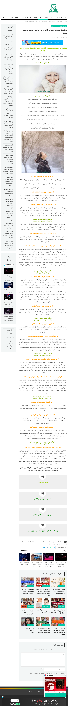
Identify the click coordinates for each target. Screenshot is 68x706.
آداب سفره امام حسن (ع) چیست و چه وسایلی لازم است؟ (8, 148)
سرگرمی (28, 17)
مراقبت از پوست (49, 542)
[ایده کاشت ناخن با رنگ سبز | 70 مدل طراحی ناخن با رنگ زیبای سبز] (42, 621)
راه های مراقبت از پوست (58, 542)
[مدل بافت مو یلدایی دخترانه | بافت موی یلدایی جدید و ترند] (58, 603)
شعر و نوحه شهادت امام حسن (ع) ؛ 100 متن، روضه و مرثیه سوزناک (8, 181)
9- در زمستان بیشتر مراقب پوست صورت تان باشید (43, 359)
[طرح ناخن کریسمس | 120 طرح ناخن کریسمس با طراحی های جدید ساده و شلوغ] (42, 582)
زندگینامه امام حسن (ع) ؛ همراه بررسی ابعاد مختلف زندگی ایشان (8, 159)
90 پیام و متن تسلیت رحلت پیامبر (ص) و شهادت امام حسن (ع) (8, 216)
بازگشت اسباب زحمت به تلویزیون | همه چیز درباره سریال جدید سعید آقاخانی (8, 101)
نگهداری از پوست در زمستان (43, 96)
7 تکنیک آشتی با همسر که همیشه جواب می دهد (10, 346)
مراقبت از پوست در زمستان (57, 48)
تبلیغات (30, 692)
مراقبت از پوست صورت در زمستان (42, 221)
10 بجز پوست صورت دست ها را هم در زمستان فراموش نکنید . (42, 377)
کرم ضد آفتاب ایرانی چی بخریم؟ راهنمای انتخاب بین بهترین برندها (8, 90)
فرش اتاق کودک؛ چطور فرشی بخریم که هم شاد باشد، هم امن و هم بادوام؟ (8, 69)
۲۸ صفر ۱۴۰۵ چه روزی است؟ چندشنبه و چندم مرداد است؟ (8, 192)
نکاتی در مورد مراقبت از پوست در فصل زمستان (32, 49)
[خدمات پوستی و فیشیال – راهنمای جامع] (42, 603)
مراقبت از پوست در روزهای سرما (39, 542)
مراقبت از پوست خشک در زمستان (42, 219)
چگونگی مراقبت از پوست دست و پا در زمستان (42, 442)
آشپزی (35, 17)
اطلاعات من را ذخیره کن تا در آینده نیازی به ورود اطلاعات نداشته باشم (47, 674)
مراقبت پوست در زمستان (43, 273)
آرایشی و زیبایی (43, 17)
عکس (51, 17)
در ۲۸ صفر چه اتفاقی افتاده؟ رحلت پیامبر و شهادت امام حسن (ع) (8, 203)
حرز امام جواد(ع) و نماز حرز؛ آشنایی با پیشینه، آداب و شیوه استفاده (8, 80)
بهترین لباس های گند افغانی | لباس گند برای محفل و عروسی (8, 124)
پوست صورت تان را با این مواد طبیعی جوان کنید (43, 531)
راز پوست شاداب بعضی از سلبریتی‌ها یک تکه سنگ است (8, 48)
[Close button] (65, 675)
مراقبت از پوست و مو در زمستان (43, 353)
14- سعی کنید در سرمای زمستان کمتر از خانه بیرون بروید (43, 447)
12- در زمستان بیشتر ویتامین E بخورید (43, 415)
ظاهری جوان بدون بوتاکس (42, 499)
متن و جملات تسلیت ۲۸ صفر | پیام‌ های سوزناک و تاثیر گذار (8, 234)
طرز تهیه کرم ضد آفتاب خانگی (42, 515)
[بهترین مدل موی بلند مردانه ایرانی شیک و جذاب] (27, 621)
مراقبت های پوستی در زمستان (42, 355)
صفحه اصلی (62, 17)
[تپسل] (3, 697)
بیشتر (12, 17)
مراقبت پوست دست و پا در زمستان (42, 397)
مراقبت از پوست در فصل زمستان (43, 271)
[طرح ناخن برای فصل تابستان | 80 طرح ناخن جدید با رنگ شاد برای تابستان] (58, 621)
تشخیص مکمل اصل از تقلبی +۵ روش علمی (8, 226)
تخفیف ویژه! (55, 695)
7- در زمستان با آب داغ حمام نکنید (43, 324)
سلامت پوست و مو (55, 26)
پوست (51, 544)
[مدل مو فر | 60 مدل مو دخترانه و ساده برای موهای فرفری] (27, 603)
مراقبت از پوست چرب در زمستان (43, 320)
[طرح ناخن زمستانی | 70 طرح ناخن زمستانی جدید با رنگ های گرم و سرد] (27, 582)
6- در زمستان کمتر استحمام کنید (42, 306)
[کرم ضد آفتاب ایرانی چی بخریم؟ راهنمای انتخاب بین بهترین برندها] (58, 582)
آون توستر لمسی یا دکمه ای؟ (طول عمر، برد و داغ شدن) (8, 38)
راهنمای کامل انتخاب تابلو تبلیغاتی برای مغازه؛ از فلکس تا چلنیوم (8, 113)
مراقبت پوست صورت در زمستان (43, 318)
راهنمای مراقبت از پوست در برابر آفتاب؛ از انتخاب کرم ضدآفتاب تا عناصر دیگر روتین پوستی (8, 136)
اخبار (57, 17)
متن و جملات (20, 17)
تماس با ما (37, 692)
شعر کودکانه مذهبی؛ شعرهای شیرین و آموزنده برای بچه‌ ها (8, 245)
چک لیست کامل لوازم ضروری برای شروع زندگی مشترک (8, 58)
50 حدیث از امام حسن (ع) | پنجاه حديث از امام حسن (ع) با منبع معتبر (8, 170)
